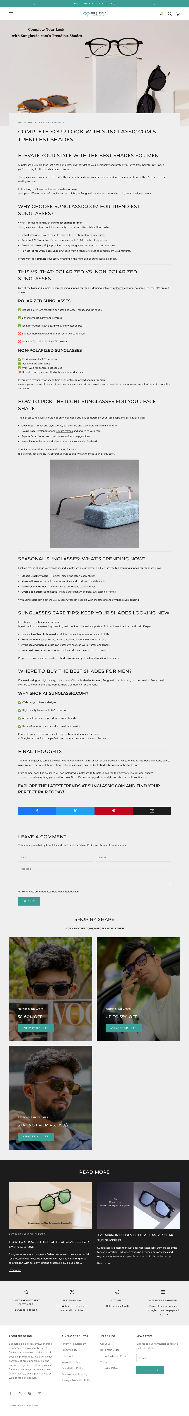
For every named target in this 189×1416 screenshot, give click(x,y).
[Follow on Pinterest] (39, 1393)
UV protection (50, 359)
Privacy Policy (86, 845)
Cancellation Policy (72, 1368)
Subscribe (150, 1370)
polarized (118, 288)
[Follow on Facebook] (11, 1393)
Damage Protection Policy (76, 1380)
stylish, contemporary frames (89, 235)
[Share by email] (152, 811)
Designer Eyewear (51, 122)
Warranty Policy (70, 1362)
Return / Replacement (73, 1344)
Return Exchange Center (114, 1356)
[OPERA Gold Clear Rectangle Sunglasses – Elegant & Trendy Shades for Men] (94, 503)
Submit (29, 901)
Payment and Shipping (74, 1374)
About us (105, 1344)
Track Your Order (109, 1350)
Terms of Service (109, 845)
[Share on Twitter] (75, 811)
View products (36, 1028)
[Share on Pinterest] (114, 811)
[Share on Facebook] (37, 811)
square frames (64, 431)
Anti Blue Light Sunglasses (27, 1234)
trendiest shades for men (58, 169)
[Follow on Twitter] (20, 1393)
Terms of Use (69, 1356)
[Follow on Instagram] (30, 1393)
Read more (15, 1270)
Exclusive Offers (109, 1368)
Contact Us (106, 1362)
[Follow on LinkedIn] (49, 1393)
